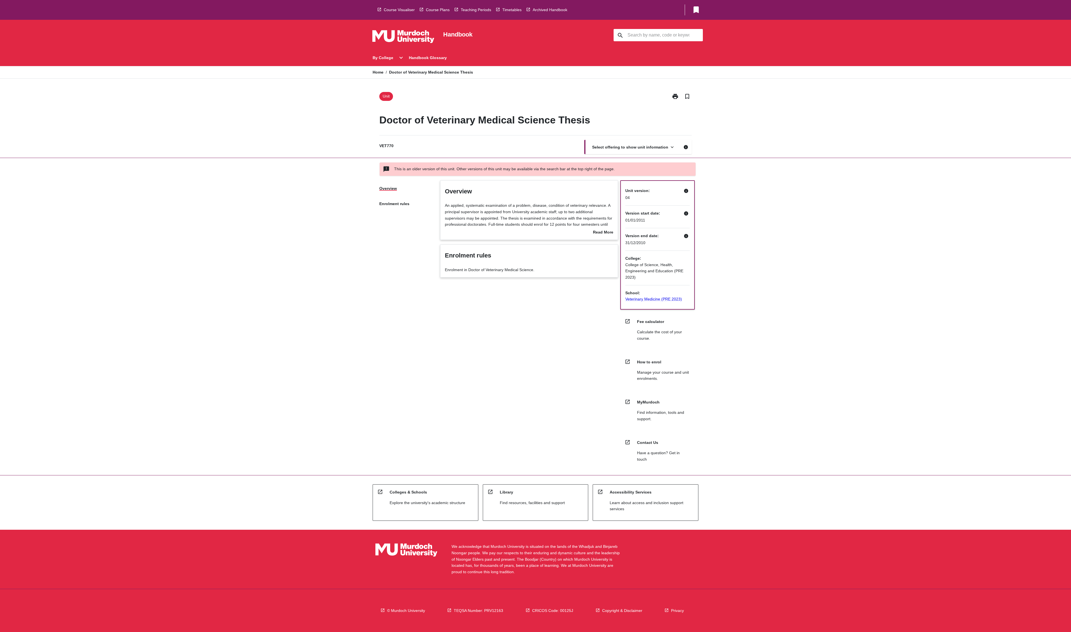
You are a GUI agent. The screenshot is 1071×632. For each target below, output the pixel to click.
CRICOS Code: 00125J (552, 610)
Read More (603, 232)
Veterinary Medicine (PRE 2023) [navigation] (653, 299)
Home (378, 72)
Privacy (677, 610)
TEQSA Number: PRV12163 (478, 610)
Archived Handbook (550, 10)
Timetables (512, 10)
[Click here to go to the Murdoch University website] (403, 37)
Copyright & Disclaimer (622, 610)
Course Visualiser (399, 10)
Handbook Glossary (428, 57)
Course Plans (438, 10)
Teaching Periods (476, 10)
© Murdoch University (406, 610)
